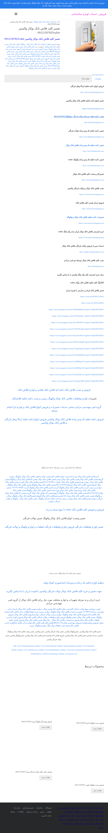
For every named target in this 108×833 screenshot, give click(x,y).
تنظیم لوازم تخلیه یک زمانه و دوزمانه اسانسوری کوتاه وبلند (73, 582)
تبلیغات (48, 812)
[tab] (98, 78)
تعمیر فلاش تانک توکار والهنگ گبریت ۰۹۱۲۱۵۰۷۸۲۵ (32, 487)
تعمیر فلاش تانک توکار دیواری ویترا (18, 54)
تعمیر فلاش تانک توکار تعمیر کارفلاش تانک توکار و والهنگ (33, 479)
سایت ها (17, 808)
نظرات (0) (85, 79)
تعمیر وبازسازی (28, 808)
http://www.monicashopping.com (75, 650)
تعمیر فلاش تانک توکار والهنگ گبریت (39, 61)
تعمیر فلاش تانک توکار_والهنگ (28, 63)
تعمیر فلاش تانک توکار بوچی (24, 51)
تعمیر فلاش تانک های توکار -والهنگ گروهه (33, 66)
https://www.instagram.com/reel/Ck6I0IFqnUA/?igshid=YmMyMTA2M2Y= (77, 362)
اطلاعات (21, 812)
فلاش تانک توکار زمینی (12, 44)
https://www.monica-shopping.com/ (91, 223)
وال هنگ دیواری (47, 626)
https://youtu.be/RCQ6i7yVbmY (92, 296)
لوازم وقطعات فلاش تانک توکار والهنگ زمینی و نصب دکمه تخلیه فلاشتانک (49, 398)
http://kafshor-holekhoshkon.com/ (91, 252)
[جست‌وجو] (10, 13)
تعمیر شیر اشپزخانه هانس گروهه (27, 49)
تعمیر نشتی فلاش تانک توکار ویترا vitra (78, 496)
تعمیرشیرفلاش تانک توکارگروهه (49, 496)
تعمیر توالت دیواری (44, 609)
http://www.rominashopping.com (92, 92)
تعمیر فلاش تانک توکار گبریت (21, 56)
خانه (58, 22)
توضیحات (98, 79)
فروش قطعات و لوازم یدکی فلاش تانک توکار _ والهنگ (38, 44)
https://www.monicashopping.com (91, 194)
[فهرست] (16, 14)
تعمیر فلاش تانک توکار (41, 51)
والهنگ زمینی (35, 626)
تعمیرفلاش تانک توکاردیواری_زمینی (76, 499)
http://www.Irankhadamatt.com (93, 180)
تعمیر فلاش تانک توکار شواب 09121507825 (46, 56)
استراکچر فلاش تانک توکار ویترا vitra (84, 476)
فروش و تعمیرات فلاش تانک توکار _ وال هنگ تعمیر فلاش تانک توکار (51, 620)
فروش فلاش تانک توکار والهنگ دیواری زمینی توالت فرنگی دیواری (60, 614)
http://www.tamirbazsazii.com (93, 166)
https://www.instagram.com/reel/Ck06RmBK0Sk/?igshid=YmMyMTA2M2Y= (76, 309)
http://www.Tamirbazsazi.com (93, 151)
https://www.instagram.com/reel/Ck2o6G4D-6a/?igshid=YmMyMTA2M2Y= (76, 336)
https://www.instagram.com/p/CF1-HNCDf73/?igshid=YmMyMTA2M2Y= (77, 322)
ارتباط (13, 812)
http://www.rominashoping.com (48, 646)
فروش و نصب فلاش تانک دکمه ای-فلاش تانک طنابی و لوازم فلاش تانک (54, 389)
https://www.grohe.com (69, 654)
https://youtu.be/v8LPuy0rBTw (92, 303)
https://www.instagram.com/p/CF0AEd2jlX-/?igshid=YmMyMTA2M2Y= (78, 316)
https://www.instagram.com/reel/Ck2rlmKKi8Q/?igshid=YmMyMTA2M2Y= (76, 355)
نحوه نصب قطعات (62, 626)
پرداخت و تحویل (32, 812)
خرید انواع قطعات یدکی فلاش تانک (24, 612)
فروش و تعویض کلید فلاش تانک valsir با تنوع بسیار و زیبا (75, 509)
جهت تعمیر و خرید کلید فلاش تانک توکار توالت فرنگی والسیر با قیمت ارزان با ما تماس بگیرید (54, 591)
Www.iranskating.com (53, 654)
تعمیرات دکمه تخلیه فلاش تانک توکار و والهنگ (85, 217)
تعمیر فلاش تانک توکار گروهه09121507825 (30, 59)
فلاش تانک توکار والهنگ (41, 22)
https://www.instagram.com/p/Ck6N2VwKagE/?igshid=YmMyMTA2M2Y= (77, 342)
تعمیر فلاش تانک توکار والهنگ (43, 485)
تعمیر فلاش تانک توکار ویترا (17, 61)
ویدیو (42, 812)
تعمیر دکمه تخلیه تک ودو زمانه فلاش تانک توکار (85, 145)
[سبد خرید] (5, 14)
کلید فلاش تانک (38, 623)
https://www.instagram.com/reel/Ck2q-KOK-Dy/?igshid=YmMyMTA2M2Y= (76, 375)
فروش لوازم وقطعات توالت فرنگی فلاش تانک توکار (44, 617)
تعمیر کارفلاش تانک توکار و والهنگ (40, 68)
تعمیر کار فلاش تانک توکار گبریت (39, 493)
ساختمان (53, 22)
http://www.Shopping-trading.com (91, 137)
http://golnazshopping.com (94, 122)
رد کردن (39, 6)
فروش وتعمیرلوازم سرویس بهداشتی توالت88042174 (76, 623)
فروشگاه (48, 808)
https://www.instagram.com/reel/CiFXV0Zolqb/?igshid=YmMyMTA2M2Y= (77, 329)
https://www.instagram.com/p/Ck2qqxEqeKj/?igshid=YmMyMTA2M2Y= (77, 349)
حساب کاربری (46, 816)
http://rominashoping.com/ (93, 109)
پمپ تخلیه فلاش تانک (31, 47)
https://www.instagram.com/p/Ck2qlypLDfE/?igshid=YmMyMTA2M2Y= (77, 381)
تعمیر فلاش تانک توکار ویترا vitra (49, 63)
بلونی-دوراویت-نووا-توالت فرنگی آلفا (85, 609)
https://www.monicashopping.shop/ (91, 237)
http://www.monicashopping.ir (93, 209)
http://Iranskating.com (96, 266)
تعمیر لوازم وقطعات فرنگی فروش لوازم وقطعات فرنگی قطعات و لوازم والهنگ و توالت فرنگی (54, 526)
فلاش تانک (49, 623)
